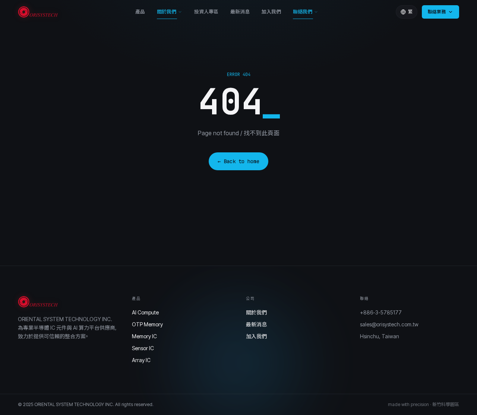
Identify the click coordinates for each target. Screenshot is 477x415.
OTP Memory (147, 324)
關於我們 (166, 12)
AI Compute (145, 312)
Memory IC (144, 336)
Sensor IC (143, 348)
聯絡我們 (302, 12)
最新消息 (240, 12)
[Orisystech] (38, 12)
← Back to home (238, 161)
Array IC (141, 360)
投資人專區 (206, 12)
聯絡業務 (437, 12)
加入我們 (271, 12)
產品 (140, 12)
